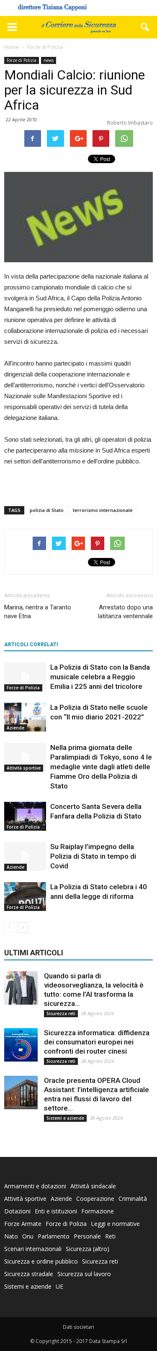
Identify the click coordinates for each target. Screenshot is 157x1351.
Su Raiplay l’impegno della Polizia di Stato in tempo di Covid (93, 856)
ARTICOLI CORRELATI (31, 644)
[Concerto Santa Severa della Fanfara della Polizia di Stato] (25, 816)
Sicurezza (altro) (87, 1249)
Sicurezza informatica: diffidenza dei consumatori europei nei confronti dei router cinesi (96, 1042)
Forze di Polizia (21, 60)
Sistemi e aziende (65, 1118)
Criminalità (132, 1199)
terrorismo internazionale (103, 510)
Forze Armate (22, 1224)
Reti (110, 1236)
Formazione (97, 1211)
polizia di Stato (47, 510)
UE (59, 1286)
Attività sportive (24, 768)
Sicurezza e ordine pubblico (41, 1261)
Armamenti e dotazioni (35, 1186)
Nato (11, 1236)
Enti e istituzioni (56, 1211)
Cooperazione (95, 1199)
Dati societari (78, 1327)
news (49, 60)
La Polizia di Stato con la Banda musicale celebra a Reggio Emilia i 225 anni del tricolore (100, 677)
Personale (87, 1236)
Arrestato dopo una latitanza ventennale (125, 612)
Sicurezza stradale (28, 1274)
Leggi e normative (115, 1224)
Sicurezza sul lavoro (84, 1274)
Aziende (15, 728)
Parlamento (53, 1236)
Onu (27, 1236)
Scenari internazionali (33, 1249)
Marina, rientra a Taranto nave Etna (37, 612)
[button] (145, 27)
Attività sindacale (93, 1186)
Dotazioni (17, 1211)
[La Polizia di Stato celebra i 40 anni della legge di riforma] (25, 896)
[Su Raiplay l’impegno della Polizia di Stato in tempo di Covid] (25, 856)
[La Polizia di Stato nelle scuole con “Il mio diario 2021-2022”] (25, 717)
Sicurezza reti (60, 1013)
